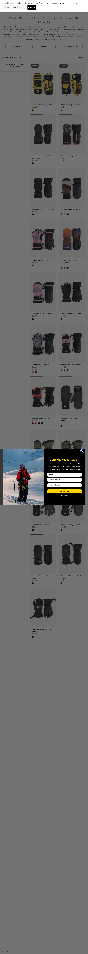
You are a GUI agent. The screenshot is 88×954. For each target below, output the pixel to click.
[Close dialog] (82, 451)
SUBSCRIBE (64, 491)
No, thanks (64, 495)
